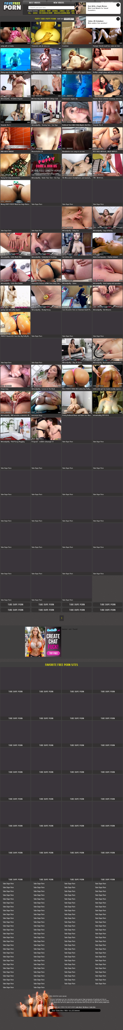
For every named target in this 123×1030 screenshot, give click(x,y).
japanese (42, 11)
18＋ (29, 13)
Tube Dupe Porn (15, 604)
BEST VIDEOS (34, 2)
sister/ (35, 13)
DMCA (66, 1010)
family (73, 11)
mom (48, 11)
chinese (62, 11)
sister (74, 13)
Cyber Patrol (79, 1007)
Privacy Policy (60, 1010)
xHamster (8, 43)
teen (67, 11)
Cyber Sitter (92, 1007)
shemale (55, 11)
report (29, 43)
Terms (53, 1010)
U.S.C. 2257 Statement (74, 1010)
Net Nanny (85, 1007)
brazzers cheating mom (62, 13)
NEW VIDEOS (59, 2)
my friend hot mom (45, 13)
